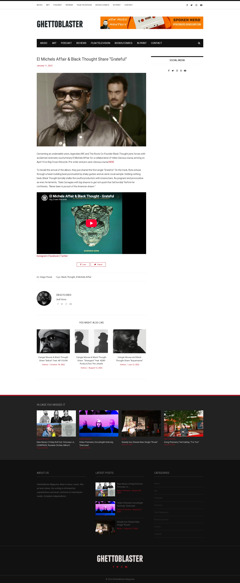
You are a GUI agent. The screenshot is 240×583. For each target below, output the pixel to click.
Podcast (57, 5)
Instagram (42, 256)
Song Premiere (170, 439)
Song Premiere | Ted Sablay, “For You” (181, 442)
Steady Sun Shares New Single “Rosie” (140, 442)
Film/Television (84, 5)
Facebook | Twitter (58, 256)
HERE (111, 162)
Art (48, 5)
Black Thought (68, 277)
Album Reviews (43, 439)
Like (84, 264)
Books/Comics (102, 5)
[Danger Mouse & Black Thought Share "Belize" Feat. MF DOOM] (53, 342)
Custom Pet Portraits (160, 94)
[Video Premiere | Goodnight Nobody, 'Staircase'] (98, 424)
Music (39, 5)
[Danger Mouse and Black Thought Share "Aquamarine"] (129, 342)
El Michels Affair (83, 277)
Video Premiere (85, 439)
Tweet (99, 264)
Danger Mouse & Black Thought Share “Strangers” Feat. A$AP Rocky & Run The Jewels (91, 360)
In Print (117, 5)
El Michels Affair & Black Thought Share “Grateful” (82, 59)
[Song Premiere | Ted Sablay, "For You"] (183, 424)
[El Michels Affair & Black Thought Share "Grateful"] (91, 112)
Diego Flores (46, 277)
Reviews (69, 5)
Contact (128, 5)
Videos (45, 365)
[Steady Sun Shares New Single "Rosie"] (141, 424)
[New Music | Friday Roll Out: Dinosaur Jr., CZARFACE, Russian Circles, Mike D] (56, 424)
